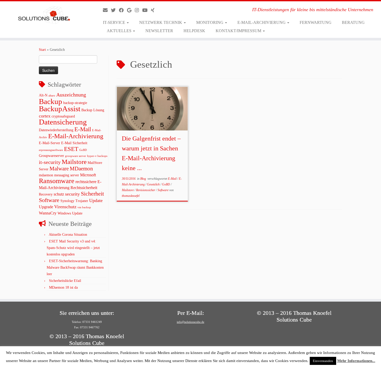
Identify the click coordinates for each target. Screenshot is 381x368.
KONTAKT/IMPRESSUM (239, 31)
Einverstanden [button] (323, 361)
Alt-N (43, 95)
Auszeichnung (71, 95)
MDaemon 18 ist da (63, 287)
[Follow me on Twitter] (115, 10)
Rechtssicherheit (83, 187)
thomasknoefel (130, 196)
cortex (45, 116)
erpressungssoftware (51, 150)
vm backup (84, 207)
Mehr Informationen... (356, 361)
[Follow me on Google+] (131, 10)
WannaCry (48, 213)
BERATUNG (353, 22)
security (72, 194)
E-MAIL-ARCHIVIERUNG (262, 22)
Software (49, 200)
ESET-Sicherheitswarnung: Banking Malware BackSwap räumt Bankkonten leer (75, 267)
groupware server (75, 156)
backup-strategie (75, 103)
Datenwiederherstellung (56, 130)
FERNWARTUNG (315, 22)
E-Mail (82, 129)
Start (42, 50)
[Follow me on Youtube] (146, 10)
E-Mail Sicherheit (74, 143)
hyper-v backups (97, 156)
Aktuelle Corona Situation (68, 235)
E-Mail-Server (49, 143)
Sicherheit (92, 193)
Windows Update (70, 213)
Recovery (46, 194)
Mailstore (74, 161)
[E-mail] (107, 10)
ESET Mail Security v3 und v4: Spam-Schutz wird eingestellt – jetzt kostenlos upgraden (73, 247)
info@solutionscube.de (190, 321)
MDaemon (81, 168)
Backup (50, 101)
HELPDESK (194, 31)
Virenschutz (65, 206)
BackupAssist (59, 109)
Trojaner (81, 201)
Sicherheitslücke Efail (65, 281)
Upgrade (46, 207)
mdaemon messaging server (59, 175)
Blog (143, 178)
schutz (59, 194)
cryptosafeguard (63, 116)
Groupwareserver (51, 156)
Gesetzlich (153, 184)
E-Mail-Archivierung (75, 136)
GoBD (83, 150)
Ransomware (56, 181)
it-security (50, 162)
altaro (51, 95)
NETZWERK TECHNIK (161, 22)
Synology (67, 201)
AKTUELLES (119, 31)
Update (96, 200)
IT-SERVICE (114, 22)
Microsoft (88, 175)
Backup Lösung (92, 110)
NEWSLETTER (159, 31)
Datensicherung (63, 122)
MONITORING (210, 22)
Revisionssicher (146, 190)
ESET (71, 148)
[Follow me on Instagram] (138, 10)
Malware (59, 168)
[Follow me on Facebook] (123, 10)
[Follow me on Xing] (154, 10)
